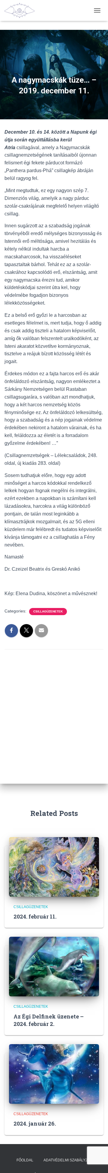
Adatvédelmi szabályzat (68, 1160)
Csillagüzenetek (48, 611)
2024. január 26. (35, 1123)
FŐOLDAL (24, 1160)
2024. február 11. (35, 916)
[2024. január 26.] (54, 1073)
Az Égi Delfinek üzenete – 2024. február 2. (49, 1020)
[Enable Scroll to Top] (96, 1161)
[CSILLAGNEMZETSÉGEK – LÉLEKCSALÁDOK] (21, 10)
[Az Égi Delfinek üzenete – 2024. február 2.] (54, 966)
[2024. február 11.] (54, 866)
